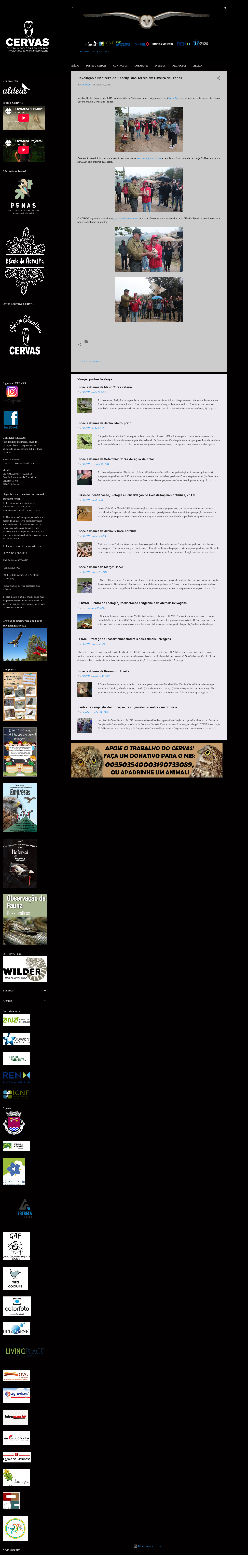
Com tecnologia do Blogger (150, 1546)
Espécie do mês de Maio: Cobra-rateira (104, 387)
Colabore (141, 66)
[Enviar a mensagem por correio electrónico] (86, 342)
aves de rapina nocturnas (149, 158)
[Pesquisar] (225, 9)
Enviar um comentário (91, 361)
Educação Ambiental (95, 349)
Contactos (120, 66)
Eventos (160, 66)
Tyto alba (172, 98)
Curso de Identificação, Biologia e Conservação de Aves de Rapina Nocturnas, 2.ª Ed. (136, 495)
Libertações (115, 349)
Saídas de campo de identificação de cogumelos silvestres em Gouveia (127, 707)
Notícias (129, 349)
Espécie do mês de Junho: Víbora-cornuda (106, 531)
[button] (218, 78)
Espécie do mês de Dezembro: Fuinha (103, 671)
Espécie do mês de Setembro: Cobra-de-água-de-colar (115, 459)
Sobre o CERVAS (96, 66)
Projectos (179, 66)
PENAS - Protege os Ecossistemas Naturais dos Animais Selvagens (124, 639)
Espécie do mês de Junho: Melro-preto (104, 423)
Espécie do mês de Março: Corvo (100, 567)
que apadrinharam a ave (126, 218)
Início (75, 66)
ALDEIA (197, 66)
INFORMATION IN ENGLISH (94, 51)
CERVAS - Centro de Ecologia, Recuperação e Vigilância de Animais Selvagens (132, 603)
